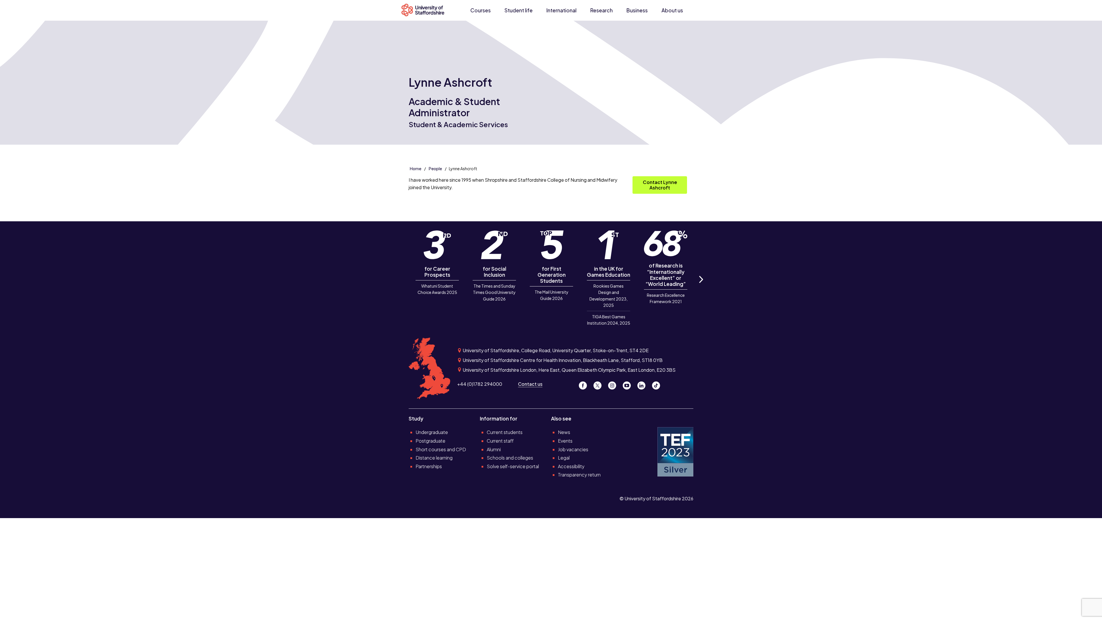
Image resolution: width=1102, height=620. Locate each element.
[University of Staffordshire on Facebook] (585, 384)
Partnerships (429, 466)
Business (637, 10)
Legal (564, 458)
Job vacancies (573, 449)
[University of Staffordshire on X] (599, 384)
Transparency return (579, 475)
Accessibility (571, 466)
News (564, 432)
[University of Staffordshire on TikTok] (657, 384)
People (435, 168)
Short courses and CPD (441, 449)
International (561, 10)
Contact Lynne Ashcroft (660, 184)
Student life (519, 10)
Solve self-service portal (513, 466)
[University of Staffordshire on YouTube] (629, 384)
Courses (480, 10)
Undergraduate (432, 432)
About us (672, 10)
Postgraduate (430, 441)
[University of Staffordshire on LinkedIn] (643, 384)
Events (565, 441)
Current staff (500, 441)
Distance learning (434, 458)
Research (601, 10)
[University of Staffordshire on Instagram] (614, 384)
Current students (505, 432)
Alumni (494, 449)
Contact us (530, 384)
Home (415, 168)
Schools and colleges (510, 458)
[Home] (425, 10)
